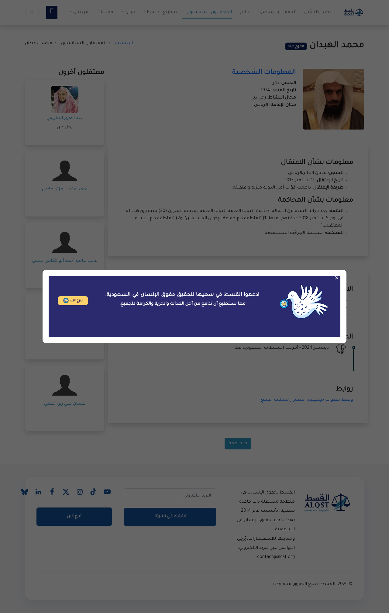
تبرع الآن (76, 301)
